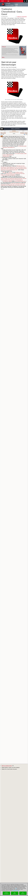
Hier (16, 888)
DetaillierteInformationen (6, 893)
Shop (2, 1)
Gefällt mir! (19, 16)
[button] (8, 1)
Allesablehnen (14, 893)
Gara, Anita (3, 133)
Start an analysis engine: (7, 765)
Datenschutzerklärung (16, 890)
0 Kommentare (24, 16)
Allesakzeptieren (23, 893)
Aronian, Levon (23, 133)
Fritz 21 (4, 46)
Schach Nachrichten (10, 4)
